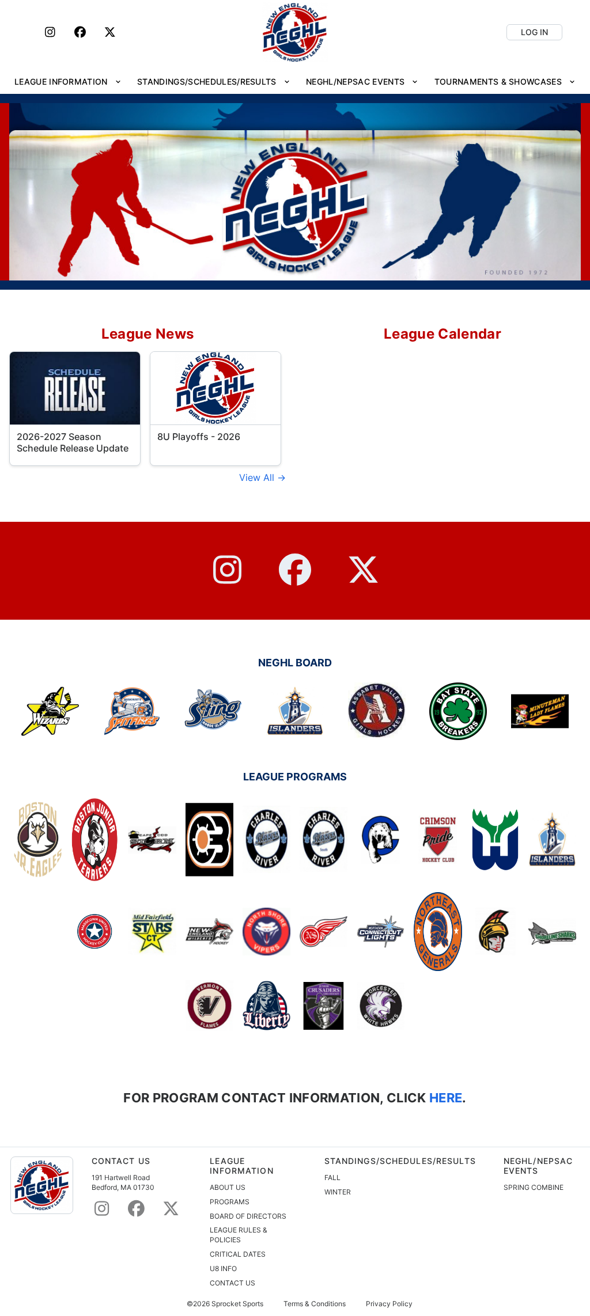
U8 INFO (223, 1268)
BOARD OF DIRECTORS (248, 1216)
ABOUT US (227, 1187)
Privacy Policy (389, 1304)
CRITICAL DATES (238, 1254)
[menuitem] (67, 81)
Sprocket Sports (237, 1304)
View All (258, 477)
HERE (444, 1097)
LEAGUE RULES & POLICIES (238, 1235)
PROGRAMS (229, 1201)
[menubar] (295, 81)
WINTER (337, 1192)
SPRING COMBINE (533, 1187)
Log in (534, 32)
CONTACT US (232, 1283)
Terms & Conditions (314, 1304)
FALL (332, 1177)
